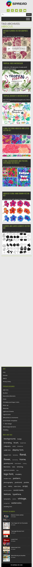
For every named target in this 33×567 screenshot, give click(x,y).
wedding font (8, 506)
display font (17, 450)
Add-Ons (5, 390)
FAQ (4, 372)
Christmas (20, 446)
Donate (5, 375)
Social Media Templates (10, 421)
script (25, 486)
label (13, 467)
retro (10, 486)
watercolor (16, 503)
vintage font (6, 503)
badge (19, 439)
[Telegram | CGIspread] (16, 10)
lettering (20, 467)
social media (18, 490)
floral (23, 454)
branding (8, 443)
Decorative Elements (9, 396)
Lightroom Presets (8, 411)
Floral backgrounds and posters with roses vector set (15, 162)
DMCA (5, 378)
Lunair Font (14, 539)
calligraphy (7, 446)
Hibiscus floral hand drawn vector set (16, 194)
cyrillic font (7, 450)
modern (18, 474)
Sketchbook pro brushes (18, 555)
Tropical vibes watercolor (13, 63)
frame (23, 459)
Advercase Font (15, 547)
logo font (8, 474)
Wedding (5, 430)
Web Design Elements (9, 427)
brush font (23, 443)
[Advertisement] (16, 275)
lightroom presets (9, 470)
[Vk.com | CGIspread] (24, 10)
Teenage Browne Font (17, 531)
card (13, 446)
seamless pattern (8, 490)
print (5, 486)
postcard (18, 482)
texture (7, 494)
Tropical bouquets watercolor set (16, 95)
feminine (15, 455)
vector (14, 499)
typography (7, 499)
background (9, 438)
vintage (22, 498)
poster (26, 482)
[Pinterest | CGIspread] (20, 10)
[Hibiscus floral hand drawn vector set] (16, 221)
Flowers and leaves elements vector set (16, 227)
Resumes (5, 408)
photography (8, 482)
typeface (17, 494)
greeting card (8, 463)
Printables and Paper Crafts (11, 402)
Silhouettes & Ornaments (10, 417)
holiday (24, 463)
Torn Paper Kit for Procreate (19, 523)
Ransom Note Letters (17, 515)
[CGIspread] (16, 7)
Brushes (5, 393)
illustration (7, 467)
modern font (7, 478)
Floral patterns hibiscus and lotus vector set (16, 129)
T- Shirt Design (7, 424)
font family (15, 460)
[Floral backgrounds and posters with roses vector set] (16, 186)
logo (17, 470)
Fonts (4, 399)
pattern (16, 478)
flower (7, 459)
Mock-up (5, 405)
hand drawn (18, 463)
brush (16, 443)
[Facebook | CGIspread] (8, 10)
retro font (17, 486)
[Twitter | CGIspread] (12, 10)
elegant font (7, 455)
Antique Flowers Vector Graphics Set (15, 31)
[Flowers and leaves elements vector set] (16, 253)
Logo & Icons (7, 414)
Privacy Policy (7, 381)
